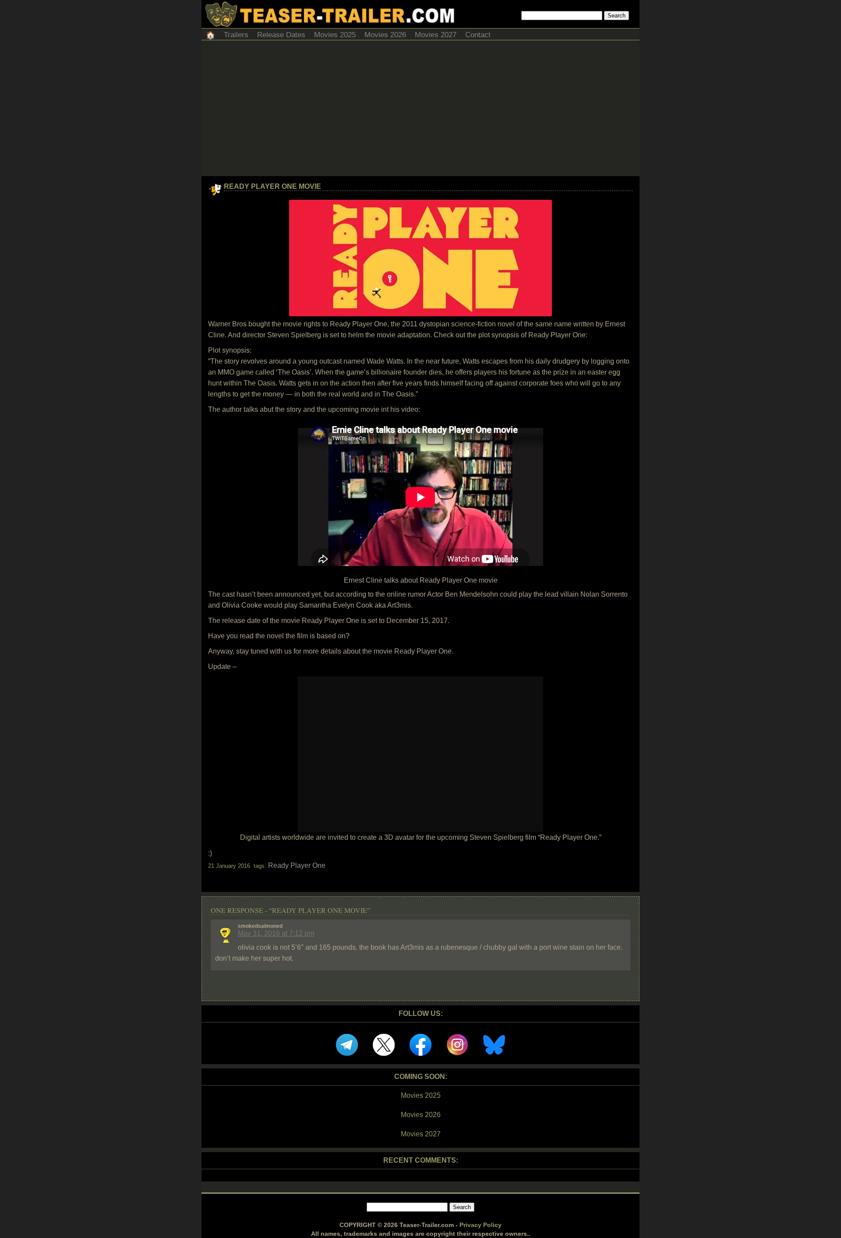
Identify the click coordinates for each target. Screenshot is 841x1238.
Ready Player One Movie (272, 186)
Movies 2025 (335, 35)
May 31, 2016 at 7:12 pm (276, 933)
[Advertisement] (420, 110)
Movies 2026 (385, 35)
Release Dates (281, 35)
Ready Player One (296, 865)
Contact (478, 35)
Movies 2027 (435, 35)
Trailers (236, 35)
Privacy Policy (480, 1224)
